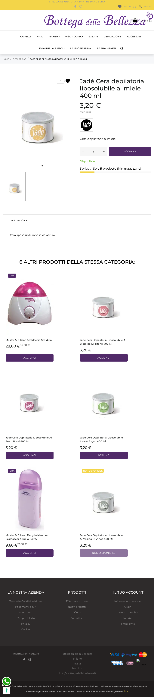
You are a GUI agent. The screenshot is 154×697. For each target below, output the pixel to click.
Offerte (77, 612)
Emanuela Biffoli (52, 48)
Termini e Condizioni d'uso (25, 601)
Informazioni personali (128, 601)
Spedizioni (25, 612)
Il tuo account (128, 592)
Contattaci (77, 618)
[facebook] (75, 6)
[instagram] (80, 6)
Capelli (25, 36)
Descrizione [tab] (18, 220)
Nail (40, 36)
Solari (93, 36)
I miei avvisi (128, 623)
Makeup (54, 36)
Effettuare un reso (77, 601)
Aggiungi (130, 151)
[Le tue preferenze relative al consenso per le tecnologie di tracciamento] (6, 690)
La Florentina (80, 48)
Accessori (134, 36)
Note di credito (128, 612)
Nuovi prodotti (77, 606)
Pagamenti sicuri (25, 606)
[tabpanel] (38, 121)
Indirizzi (128, 618)
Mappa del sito (26, 618)
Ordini (128, 606)
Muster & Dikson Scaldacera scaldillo (29, 339)
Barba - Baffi (106, 48)
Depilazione (112, 36)
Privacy (25, 623)
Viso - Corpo (74, 36)
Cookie (25, 629)
